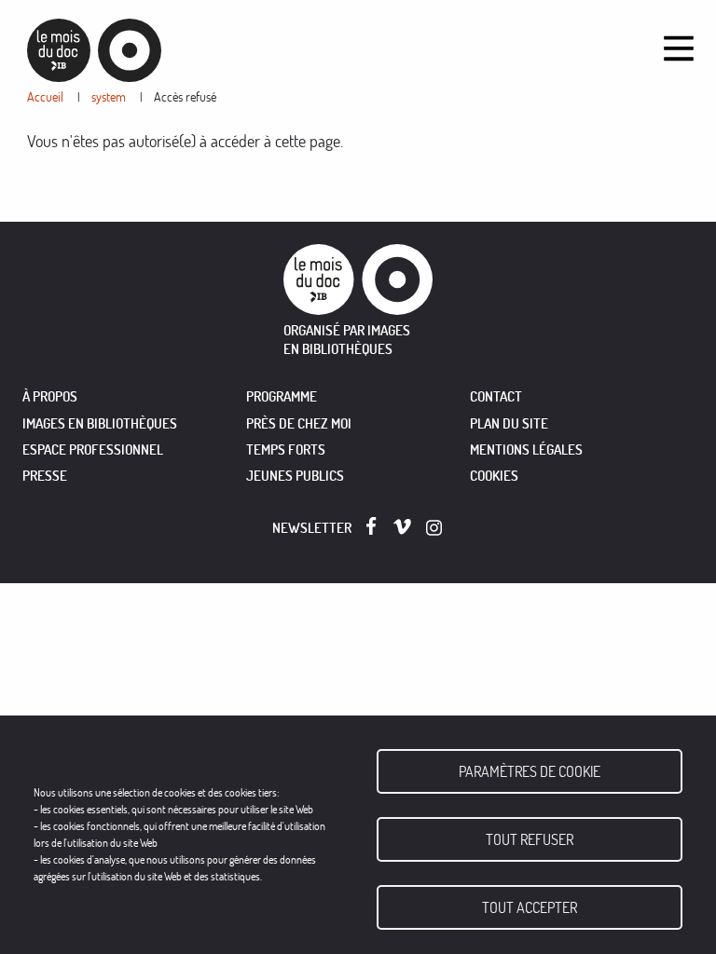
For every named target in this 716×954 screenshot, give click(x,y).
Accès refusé (185, 96)
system (108, 96)
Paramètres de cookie (529, 771)
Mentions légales (526, 449)
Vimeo (402, 527)
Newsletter (311, 528)
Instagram (435, 528)
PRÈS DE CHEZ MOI (298, 423)
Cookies (494, 475)
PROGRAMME (281, 396)
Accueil (45, 96)
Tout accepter (529, 907)
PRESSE (44, 475)
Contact (496, 396)
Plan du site (509, 423)
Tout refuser (529, 839)
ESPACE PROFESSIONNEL (92, 449)
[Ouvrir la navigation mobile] (679, 48)
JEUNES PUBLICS (295, 475)
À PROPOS (49, 396)
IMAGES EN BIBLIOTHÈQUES (99, 423)
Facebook (375, 526)
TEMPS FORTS (285, 449)
